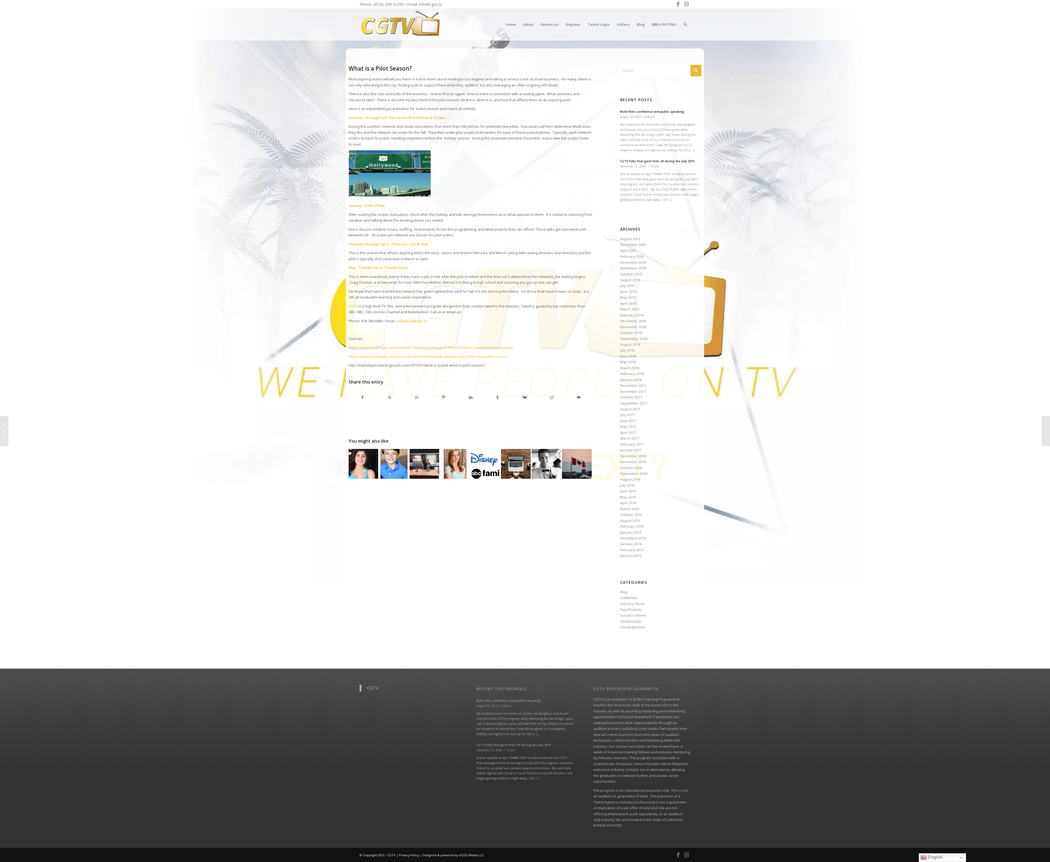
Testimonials (630, 621)
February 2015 (632, 526)
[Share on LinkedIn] (470, 397)
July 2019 (627, 285)
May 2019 (628, 297)
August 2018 (630, 344)
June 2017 (628, 420)
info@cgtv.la (430, 4)
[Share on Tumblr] (497, 397)
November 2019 (633, 268)
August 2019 (630, 279)
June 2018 (628, 356)
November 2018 (633, 326)
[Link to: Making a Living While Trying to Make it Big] (515, 463)
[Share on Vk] (524, 397)
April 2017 (628, 432)
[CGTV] (401, 24)
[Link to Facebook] (678, 4)
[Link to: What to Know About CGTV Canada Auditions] (576, 463)
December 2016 (633, 456)
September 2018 (633, 338)
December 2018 (633, 320)
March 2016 (629, 508)
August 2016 (630, 479)
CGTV (372, 688)
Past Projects (631, 609)
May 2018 (628, 361)
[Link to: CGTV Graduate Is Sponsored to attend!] (424, 463)
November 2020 (633, 244)
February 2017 (632, 444)
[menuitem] (511, 24)
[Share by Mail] (578, 397)
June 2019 (628, 291)
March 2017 (629, 438)
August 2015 (630, 520)
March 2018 (629, 367)
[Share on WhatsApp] (416, 397)
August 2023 (630, 238)
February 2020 (632, 256)
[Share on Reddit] (551, 397)
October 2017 (631, 397)
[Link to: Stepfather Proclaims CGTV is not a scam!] (546, 463)
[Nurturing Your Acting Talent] (1046, 431)
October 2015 (631, 514)
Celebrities (629, 597)
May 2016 (628, 497)
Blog (623, 592)
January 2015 (630, 532)
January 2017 (630, 450)
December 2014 (633, 538)
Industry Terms (632, 603)
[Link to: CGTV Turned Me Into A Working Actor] (454, 463)
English (935, 857)
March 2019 (629, 309)
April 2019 (628, 303)
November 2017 (633, 391)
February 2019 (632, 315)
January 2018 (630, 379)
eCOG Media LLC (471, 855)
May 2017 (628, 426)
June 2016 (628, 491)
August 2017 (630, 409)
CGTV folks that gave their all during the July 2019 (657, 161)
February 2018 (632, 373)
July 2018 (627, 350)
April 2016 (628, 502)
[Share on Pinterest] (443, 397)
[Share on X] (389, 397)
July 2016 (627, 485)
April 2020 (628, 250)
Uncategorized (632, 627)
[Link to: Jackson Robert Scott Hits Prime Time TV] (394, 463)
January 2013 (630, 555)
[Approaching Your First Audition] (4, 431)
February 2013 (632, 549)
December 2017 (633, 385)
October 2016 (631, 467)
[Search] (685, 24)
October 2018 (631, 332)
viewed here (668, 746)
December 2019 (633, 262)
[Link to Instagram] (686, 4)
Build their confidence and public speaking (652, 111)
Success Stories (633, 615)
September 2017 (633, 403)
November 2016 (633, 461)
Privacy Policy (409, 855)
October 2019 (631, 274)
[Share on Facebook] (362, 397)
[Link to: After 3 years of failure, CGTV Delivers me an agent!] (363, 463)
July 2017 (627, 414)
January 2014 (630, 543)
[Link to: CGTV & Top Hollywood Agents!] (485, 463)
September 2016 (633, 473)
